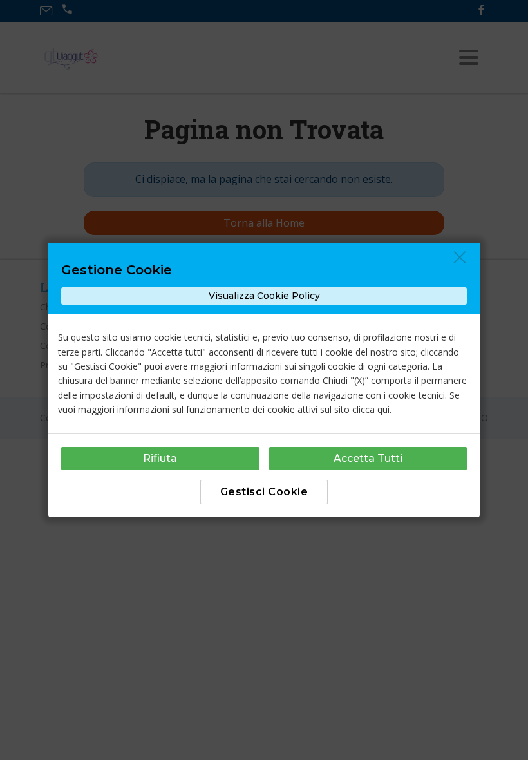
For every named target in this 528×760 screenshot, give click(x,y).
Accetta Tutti (368, 458)
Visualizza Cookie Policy (264, 295)
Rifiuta (160, 458)
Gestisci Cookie (264, 492)
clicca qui (371, 409)
